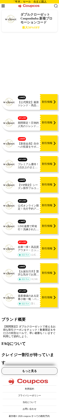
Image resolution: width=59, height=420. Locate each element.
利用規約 (29, 389)
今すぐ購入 (40, 1)
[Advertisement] (29, 63)
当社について (29, 402)
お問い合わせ (29, 409)
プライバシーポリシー (29, 395)
